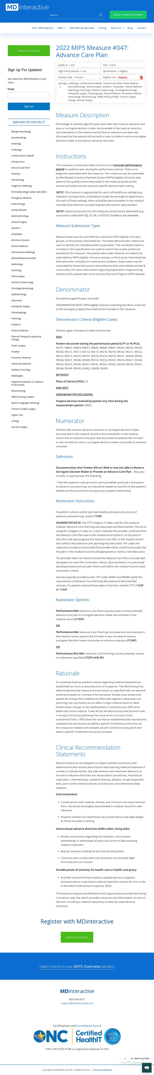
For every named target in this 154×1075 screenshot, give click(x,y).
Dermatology (17, 179)
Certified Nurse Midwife (22, 155)
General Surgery (19, 222)
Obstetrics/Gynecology (22, 282)
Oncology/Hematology (22, 288)
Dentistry (15, 173)
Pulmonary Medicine (21, 363)
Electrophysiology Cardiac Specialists (29, 191)
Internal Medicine (19, 246)
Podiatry (15, 351)
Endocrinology (18, 203)
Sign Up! (29, 106)
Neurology (16, 270)
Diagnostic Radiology (21, 185)
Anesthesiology (18, 137)
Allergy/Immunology (21, 131)
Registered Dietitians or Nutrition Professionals (27, 383)
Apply (101, 15)
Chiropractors (18, 161)
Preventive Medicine (21, 357)
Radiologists (17, 375)
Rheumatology (18, 390)
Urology (15, 420)
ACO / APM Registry (42, 27)
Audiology (16, 143)
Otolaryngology (18, 312)
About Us (116, 27)
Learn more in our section (77, 966)
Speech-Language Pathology (25, 402)
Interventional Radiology (23, 252)
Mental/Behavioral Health (23, 258)
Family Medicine (19, 209)
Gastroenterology (19, 215)
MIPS (60, 27)
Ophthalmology (18, 294)
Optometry (16, 300)
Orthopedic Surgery (20, 306)
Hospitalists (17, 234)
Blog (130, 27)
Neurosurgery (18, 276)
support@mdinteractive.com (77, 1003)
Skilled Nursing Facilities (22, 396)
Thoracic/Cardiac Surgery (23, 408)
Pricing (102, 27)
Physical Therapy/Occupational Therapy (26, 338)
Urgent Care (17, 414)
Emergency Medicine (21, 197)
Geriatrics (15, 228)
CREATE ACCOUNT (28, 50)
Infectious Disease (20, 240)
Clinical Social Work (20, 167)
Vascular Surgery (19, 427)
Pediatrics (16, 324)
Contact (141, 27)
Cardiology (16, 149)
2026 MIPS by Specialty (81, 27)
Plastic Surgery (18, 345)
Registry (123, 77)
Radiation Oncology (20, 369)
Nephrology (17, 264)
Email (11, 89)
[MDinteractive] (27, 7)
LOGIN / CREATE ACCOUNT (128, 14)
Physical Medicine (19, 330)
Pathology (16, 318)
